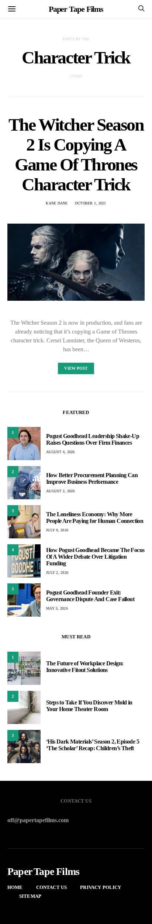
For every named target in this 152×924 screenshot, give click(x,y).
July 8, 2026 (57, 530)
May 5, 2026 (57, 608)
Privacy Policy (100, 887)
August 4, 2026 (60, 452)
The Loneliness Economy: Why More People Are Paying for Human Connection (94, 517)
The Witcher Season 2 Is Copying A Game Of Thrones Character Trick (76, 154)
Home (15, 887)
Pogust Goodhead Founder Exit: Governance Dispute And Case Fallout (90, 595)
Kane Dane (57, 203)
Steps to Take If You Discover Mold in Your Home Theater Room (89, 705)
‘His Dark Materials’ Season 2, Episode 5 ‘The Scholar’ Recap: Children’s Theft (92, 744)
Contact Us (51, 887)
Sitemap (30, 896)
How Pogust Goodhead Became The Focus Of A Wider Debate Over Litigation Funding (95, 556)
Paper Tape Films (76, 9)
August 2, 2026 (60, 491)
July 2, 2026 (57, 572)
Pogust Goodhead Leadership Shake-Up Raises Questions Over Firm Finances (92, 439)
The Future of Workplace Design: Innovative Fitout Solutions (84, 666)
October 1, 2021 (90, 203)
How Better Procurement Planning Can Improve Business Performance (92, 478)
